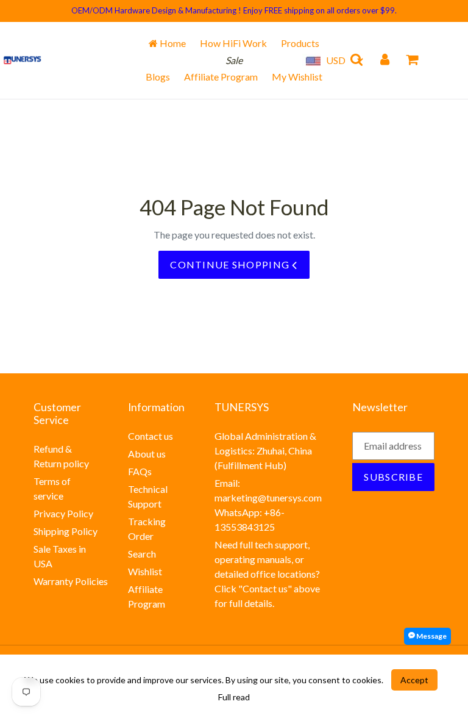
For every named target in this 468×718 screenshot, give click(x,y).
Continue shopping (231, 264)
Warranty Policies (71, 581)
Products (300, 43)
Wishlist (145, 571)
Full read (234, 697)
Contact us (150, 436)
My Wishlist (297, 76)
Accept (414, 680)
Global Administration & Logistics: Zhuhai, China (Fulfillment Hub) (265, 450)
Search (142, 553)
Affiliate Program (221, 76)
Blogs (158, 76)
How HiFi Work (233, 43)
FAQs (140, 471)
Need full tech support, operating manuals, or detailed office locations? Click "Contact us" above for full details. (267, 574)
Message (431, 636)
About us (147, 453)
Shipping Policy (66, 531)
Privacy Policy (63, 513)
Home (172, 43)
